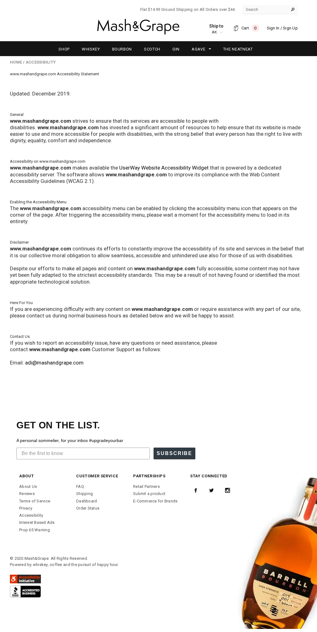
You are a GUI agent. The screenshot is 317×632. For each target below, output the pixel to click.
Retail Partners (146, 486)
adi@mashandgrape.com (54, 363)
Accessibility (31, 515)
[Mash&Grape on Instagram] (227, 490)
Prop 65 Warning (34, 530)
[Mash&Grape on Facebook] (195, 490)
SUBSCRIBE (174, 453)
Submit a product (149, 493)
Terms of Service (34, 501)
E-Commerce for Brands (155, 501)
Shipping (84, 493)
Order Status (87, 508)
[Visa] (25, 591)
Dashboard (86, 501)
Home (16, 62)
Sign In (273, 28)
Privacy (25, 508)
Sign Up (290, 28)
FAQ (80, 486)
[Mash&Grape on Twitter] (211, 490)
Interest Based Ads (37, 522)
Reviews (27, 493)
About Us (28, 486)
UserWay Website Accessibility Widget (164, 168)
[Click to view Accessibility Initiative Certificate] (25, 578)
